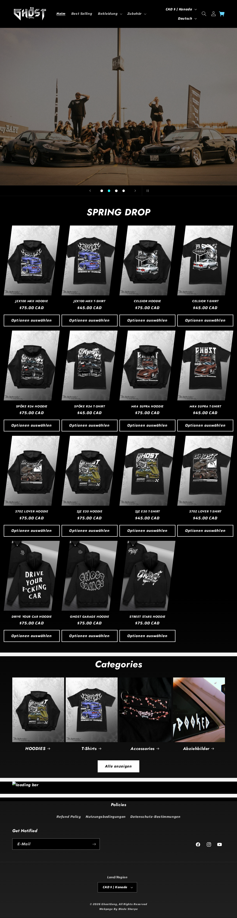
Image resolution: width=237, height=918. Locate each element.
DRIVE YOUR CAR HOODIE (32, 617)
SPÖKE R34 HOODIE (32, 407)
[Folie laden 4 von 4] (123, 191)
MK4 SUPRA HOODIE (147, 407)
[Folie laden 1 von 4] (102, 191)
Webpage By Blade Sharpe (118, 909)
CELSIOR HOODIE (147, 301)
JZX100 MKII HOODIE (31, 301)
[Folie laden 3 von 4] (116, 191)
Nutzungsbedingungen (106, 816)
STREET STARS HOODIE (147, 617)
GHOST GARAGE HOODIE (89, 617)
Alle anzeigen (118, 766)
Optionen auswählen (31, 320)
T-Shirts (89, 748)
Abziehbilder (196, 748)
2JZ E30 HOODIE (89, 512)
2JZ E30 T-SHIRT (147, 512)
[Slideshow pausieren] (147, 191)
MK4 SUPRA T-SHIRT (205, 407)
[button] (109, 14)
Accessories (143, 748)
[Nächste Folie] (135, 191)
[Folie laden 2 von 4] (109, 191)
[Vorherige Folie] (90, 191)
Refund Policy (68, 816)
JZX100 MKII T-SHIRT (89, 301)
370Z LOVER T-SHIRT (205, 512)
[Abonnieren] (94, 844)
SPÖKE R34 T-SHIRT (89, 407)
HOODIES (35, 748)
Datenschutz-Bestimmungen (155, 816)
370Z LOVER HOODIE (31, 512)
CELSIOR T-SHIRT (205, 301)
